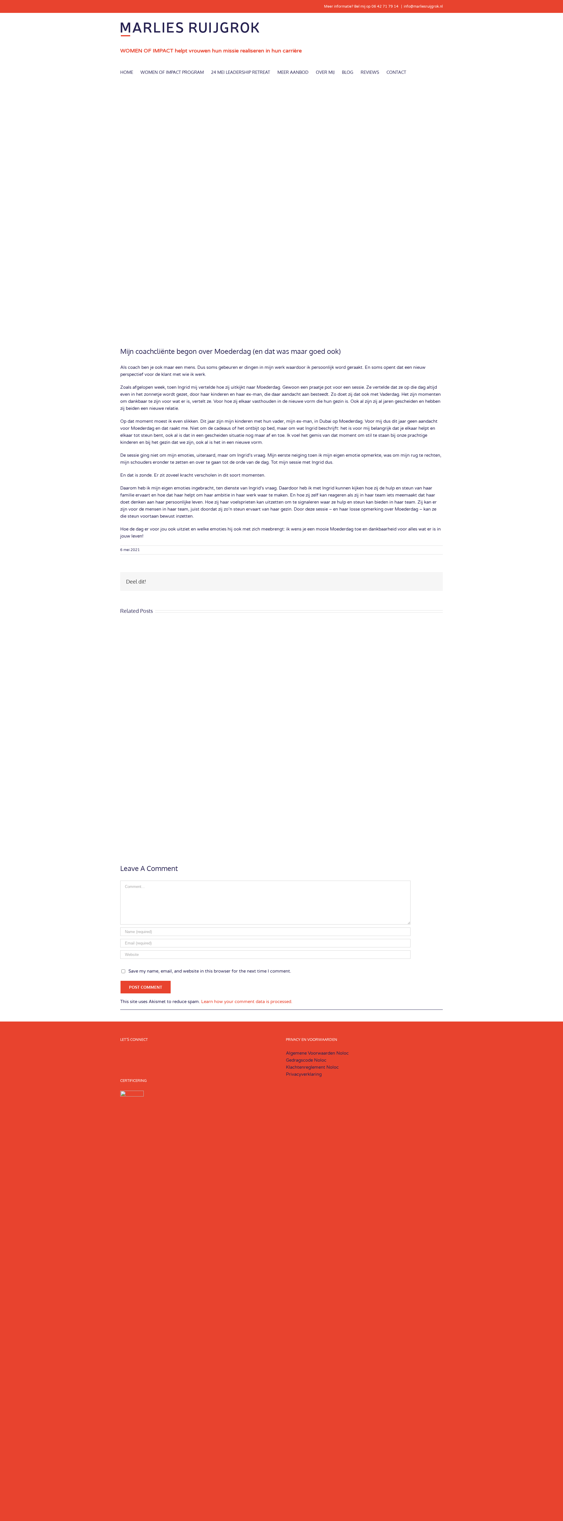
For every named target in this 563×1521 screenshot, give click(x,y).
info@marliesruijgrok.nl (423, 6)
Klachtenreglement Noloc (312, 1067)
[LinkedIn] (187, 1053)
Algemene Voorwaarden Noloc (318, 1053)
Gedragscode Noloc (306, 1060)
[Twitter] (202, 1053)
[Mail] (210, 1053)
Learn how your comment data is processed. (246, 1001)
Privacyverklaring (304, 1074)
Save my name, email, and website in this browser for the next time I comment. (209, 971)
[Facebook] (194, 1053)
